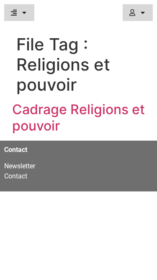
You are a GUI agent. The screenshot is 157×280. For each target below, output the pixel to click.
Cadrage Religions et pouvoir (78, 117)
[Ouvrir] (24, 13)
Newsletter (19, 166)
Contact (15, 176)
